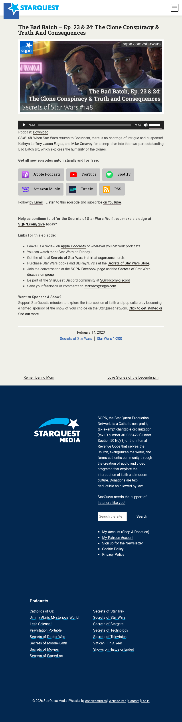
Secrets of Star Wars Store (128, 263)
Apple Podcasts (47, 174)
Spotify (124, 174)
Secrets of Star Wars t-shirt (72, 258)
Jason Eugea (53, 144)
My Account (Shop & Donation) (125, 532)
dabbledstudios (96, 700)
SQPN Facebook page (88, 269)
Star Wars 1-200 (109, 339)
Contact (133, 700)
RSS (117, 189)
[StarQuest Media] (31, 8)
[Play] (24, 125)
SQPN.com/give (31, 224)
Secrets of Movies (44, 650)
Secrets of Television (110, 637)
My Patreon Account (117, 538)
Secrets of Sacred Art (46, 656)
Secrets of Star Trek (108, 611)
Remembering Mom (39, 377)
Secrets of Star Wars (76, 339)
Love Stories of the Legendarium (132, 377)
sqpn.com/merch (111, 258)
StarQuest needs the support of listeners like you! (122, 500)
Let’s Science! (41, 624)
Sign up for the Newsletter (122, 543)
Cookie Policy (113, 549)
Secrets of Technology (110, 630)
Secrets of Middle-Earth (48, 643)
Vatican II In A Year (107, 643)
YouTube (89, 174)
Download (40, 132)
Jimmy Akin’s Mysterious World (54, 618)
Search (141, 516)
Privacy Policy (113, 555)
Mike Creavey (82, 144)
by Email (36, 202)
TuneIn (87, 189)
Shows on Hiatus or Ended (113, 650)
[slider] (155, 125)
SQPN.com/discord (115, 280)
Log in (145, 700)
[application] (91, 125)
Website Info (117, 700)
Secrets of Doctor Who (47, 637)
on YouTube (112, 202)
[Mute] (145, 125)
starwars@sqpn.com (100, 286)
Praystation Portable (46, 630)
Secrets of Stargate (108, 624)
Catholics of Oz (42, 611)
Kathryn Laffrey (30, 144)
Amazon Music (46, 189)
